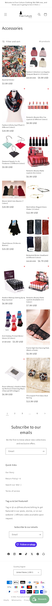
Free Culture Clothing (24, 597)
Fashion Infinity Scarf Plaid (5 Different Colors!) (13, 126)
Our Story (10, 472)
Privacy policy (29, 600)
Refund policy (16, 600)
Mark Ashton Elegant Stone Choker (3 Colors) (36, 208)
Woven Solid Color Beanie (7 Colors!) (12, 202)
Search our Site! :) (13, 485)
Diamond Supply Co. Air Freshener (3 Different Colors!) (13, 162)
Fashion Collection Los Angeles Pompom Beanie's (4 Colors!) (38, 73)
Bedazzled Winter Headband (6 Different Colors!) (37, 256)
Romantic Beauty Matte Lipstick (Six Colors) (35, 172)
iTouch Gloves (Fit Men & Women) (11, 244)
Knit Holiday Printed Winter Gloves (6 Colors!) (12, 337)
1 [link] (7, 413)
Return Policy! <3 (13, 478)
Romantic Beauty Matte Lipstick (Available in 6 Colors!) (35, 300)
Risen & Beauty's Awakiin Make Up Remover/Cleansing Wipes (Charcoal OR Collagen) (14, 388)
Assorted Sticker (8, 80)
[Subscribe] (43, 451)
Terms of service (13, 491)
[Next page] (45, 413)
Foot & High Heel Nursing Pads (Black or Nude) (37, 349)
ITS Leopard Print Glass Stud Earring (37, 397)
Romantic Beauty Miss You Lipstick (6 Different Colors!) (37, 118)
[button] (5, 14)
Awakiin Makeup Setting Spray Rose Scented (13, 299)
